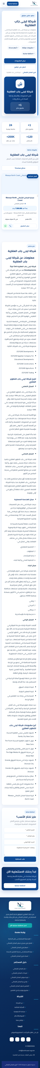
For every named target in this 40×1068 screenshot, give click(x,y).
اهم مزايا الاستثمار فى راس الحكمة (19, 938)
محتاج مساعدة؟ (20, 168)
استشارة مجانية (12, 3)
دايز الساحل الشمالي (19, 968)
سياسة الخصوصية (19, 1011)
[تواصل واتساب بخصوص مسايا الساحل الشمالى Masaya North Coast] (5, 226)
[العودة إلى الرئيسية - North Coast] (20, 906)
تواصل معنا (19, 1020)
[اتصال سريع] (35, 1057)
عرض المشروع (25, 226)
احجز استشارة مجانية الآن (18, 925)
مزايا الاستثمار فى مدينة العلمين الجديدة (19, 951)
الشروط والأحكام (19, 1015)
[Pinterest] (17, 1039)
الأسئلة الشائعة (19, 1007)
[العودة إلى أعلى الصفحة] (37, 1065)
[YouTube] (12, 1039)
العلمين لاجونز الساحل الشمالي (19, 986)
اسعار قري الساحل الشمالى (19, 947)
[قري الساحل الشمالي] (34, 3)
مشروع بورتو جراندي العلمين (19, 990)
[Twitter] (23, 1039)
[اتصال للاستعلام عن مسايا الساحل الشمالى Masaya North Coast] (10, 226)
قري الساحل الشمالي (29, 72)
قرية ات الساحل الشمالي (19, 973)
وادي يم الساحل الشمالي (19, 981)
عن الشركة (19, 1003)
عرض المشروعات (20, 61)
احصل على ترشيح (20, 67)
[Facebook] (28, 1039)
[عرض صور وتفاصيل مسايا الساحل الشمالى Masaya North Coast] (20, 184)
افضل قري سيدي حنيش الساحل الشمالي (19, 943)
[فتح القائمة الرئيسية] (4, 4)
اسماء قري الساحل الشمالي (19, 956)
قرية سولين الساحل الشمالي (19, 977)
